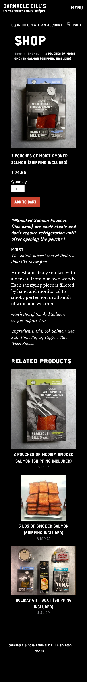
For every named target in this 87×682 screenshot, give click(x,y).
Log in (15, 25)
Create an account (45, 25)
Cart (77, 25)
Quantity (19, 182)
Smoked (33, 53)
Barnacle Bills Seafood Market (24, 8)
